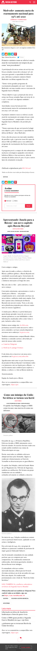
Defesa (5, 177)
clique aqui (14, 385)
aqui (10, 647)
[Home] (3, 2)
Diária (15, 200)
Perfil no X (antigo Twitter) (13, 348)
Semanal (8, 200)
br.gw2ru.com (24, 332)
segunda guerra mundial (20, 598)
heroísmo (6, 603)
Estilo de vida (18, 229)
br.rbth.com (24, 325)
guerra (5, 598)
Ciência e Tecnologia (18, 19)
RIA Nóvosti (26, 168)
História (18, 401)
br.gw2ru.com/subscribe (20, 356)
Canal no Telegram (10, 344)
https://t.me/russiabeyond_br (14, 595)
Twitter (22, 57)
